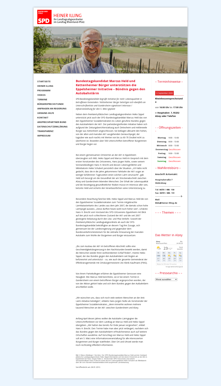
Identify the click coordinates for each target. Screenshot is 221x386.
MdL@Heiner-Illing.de (166, 203)
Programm (44, 90)
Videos (41, 94)
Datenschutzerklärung (52, 126)
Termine (42, 99)
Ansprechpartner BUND (51, 121)
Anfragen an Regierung (51, 108)
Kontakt (42, 117)
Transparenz (45, 131)
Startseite (44, 81)
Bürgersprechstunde (50, 103)
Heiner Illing (45, 85)
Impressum (44, 135)
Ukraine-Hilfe (45, 112)
